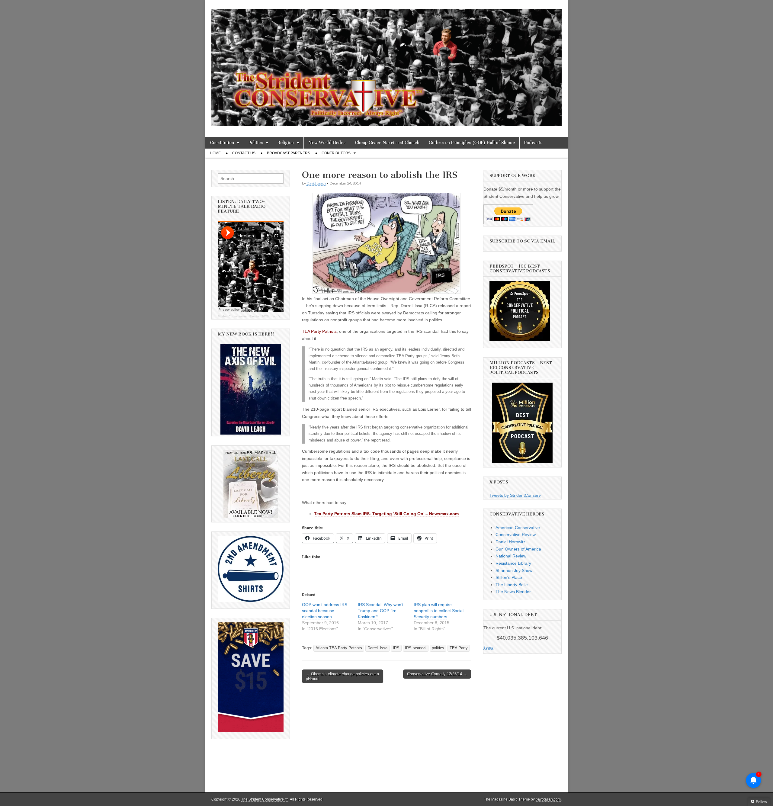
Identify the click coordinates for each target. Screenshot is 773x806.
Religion (285, 142)
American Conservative (518, 527)
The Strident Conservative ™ (264, 799)
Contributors (336, 153)
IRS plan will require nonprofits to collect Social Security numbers (438, 610)
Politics (256, 142)
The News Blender (513, 591)
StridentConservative (232, 316)
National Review (511, 556)
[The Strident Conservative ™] (386, 64)
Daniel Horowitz (510, 541)
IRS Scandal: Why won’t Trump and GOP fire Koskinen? (380, 610)
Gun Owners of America (518, 549)
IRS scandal (415, 648)
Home (215, 153)
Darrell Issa (377, 648)
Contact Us (243, 153)
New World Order (326, 142)
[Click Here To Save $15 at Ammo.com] (251, 730)
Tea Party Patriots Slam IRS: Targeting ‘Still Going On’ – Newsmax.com (386, 513)
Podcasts (533, 142)
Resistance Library (513, 563)
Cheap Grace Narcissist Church (387, 142)
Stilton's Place (509, 577)
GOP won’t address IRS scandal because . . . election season (324, 610)
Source (488, 647)
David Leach (316, 183)
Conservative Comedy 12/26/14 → (437, 674)
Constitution (222, 142)
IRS (396, 648)
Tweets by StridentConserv (515, 495)
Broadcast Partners (288, 153)
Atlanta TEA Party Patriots (339, 648)
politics (438, 648)
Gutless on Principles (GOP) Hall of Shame (472, 142)
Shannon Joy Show (514, 570)
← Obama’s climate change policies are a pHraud (342, 676)
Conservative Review (516, 534)
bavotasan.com (548, 799)
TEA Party (459, 648)
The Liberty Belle (512, 584)
